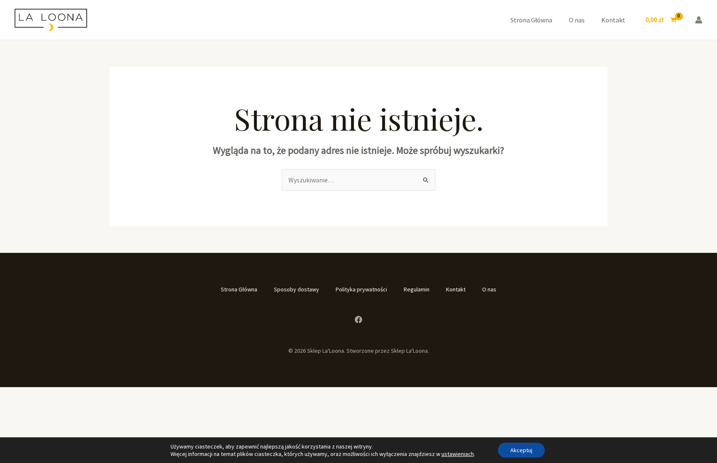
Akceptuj (521, 450)
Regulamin (416, 289)
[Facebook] (358, 319)
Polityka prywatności (361, 289)
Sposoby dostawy (296, 289)
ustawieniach (457, 454)
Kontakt (613, 20)
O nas (577, 20)
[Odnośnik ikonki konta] (698, 20)
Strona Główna (531, 20)
